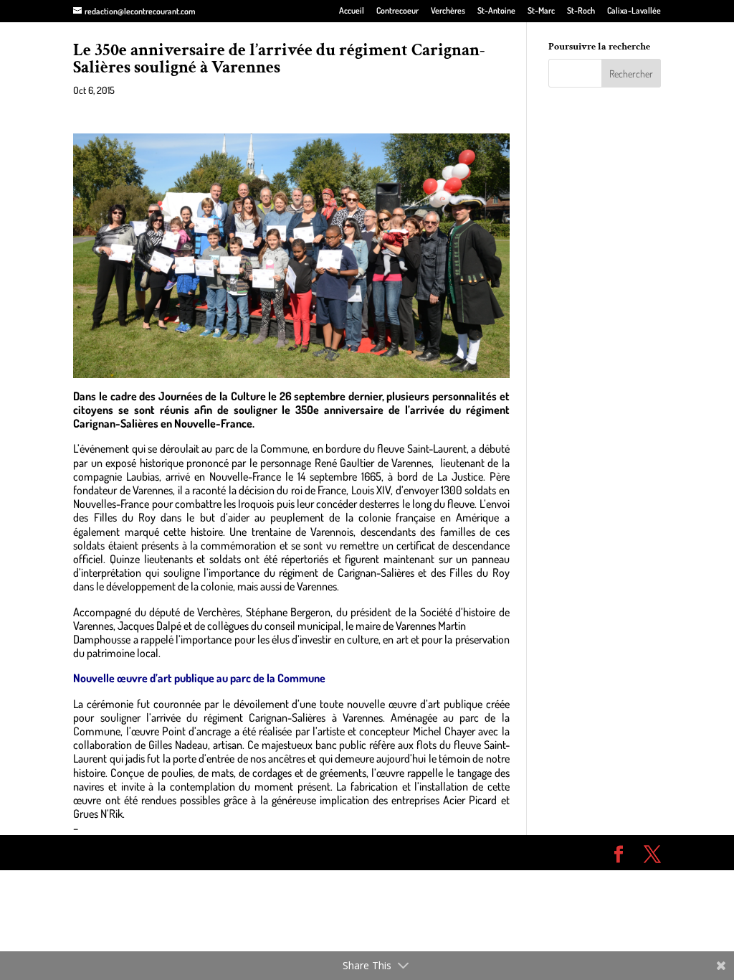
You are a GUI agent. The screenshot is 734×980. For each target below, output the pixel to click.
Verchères (448, 11)
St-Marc (541, 11)
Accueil (351, 11)
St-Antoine (496, 11)
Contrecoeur (397, 11)
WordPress (282, 852)
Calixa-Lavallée (634, 11)
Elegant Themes (154, 852)
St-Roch (581, 11)
